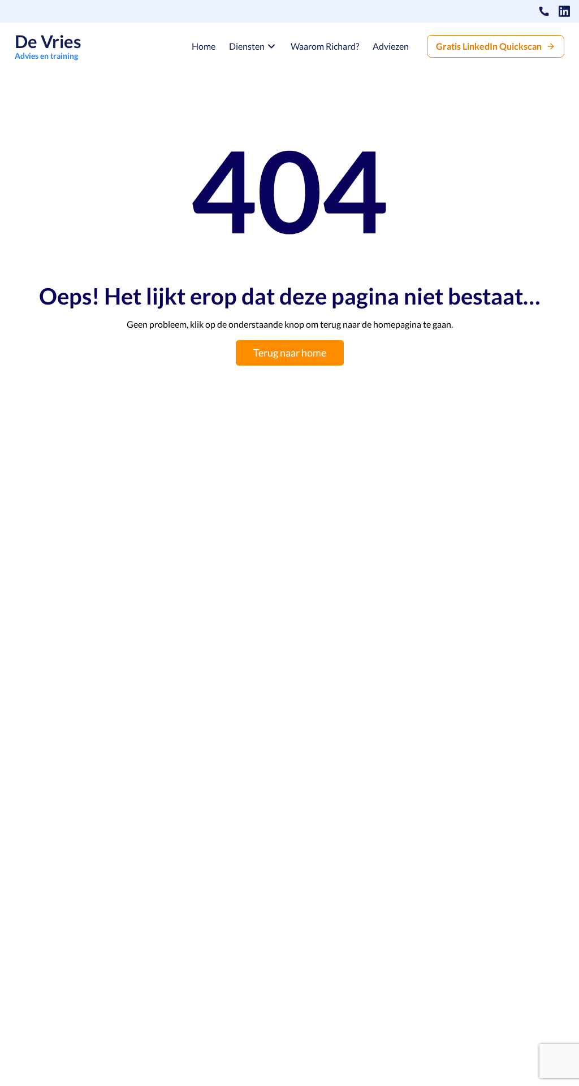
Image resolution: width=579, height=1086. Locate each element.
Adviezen (391, 46)
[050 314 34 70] (544, 11)
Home (203, 46)
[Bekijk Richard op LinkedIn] (564, 11)
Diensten (247, 46)
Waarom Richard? (325, 46)
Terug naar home (289, 352)
